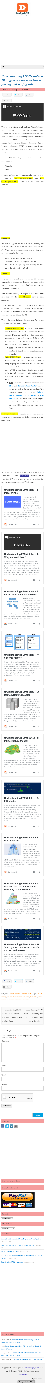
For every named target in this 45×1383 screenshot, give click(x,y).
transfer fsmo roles (16, 1000)
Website (4, 1084)
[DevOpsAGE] (22, 15)
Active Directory (14, 993)
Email (4, 1075)
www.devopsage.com (32, 1368)
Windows (23, 993)
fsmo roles (33, 997)
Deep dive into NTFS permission (12, 1262)
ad (8, 997)
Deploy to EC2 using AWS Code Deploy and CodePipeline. (21, 1239)
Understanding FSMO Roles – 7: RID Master (27, 1359)
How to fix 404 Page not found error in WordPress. (18, 1245)
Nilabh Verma (10, 89)
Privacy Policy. (24, 1374)
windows (26, 1000)
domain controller (19, 997)
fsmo (27, 997)
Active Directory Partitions (10, 1251)
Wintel (30, 993)
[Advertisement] (22, 41)
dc (11, 997)
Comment (5, 1041)
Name (4, 1065)
